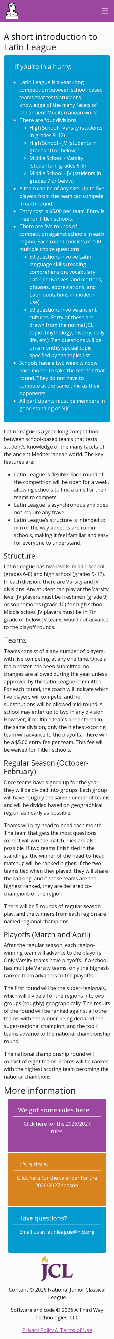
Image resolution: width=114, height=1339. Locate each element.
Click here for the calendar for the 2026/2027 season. (57, 1181)
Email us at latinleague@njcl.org (57, 1231)
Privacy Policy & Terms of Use (57, 1330)
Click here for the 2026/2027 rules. (57, 1127)
